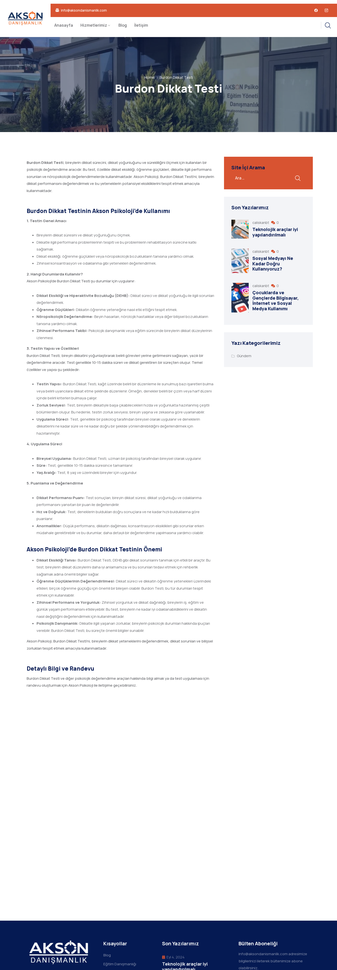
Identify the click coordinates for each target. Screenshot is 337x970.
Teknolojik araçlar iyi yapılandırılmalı (275, 232)
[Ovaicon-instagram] (326, 10)
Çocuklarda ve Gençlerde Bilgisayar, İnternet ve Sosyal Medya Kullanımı (275, 300)
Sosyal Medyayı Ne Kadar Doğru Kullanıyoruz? (272, 263)
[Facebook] (316, 10)
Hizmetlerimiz (93, 25)
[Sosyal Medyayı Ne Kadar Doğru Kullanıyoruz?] (240, 261)
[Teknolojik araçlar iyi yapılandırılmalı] (240, 229)
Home (149, 77)
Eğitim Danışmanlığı (119, 964)
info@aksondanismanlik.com (84, 10)
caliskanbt (261, 222)
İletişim (141, 25)
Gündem (244, 355)
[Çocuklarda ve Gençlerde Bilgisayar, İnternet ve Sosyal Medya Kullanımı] (240, 297)
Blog (122, 25)
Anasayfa (63, 25)
